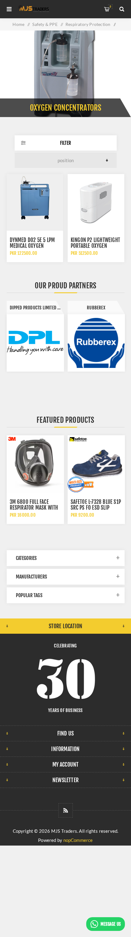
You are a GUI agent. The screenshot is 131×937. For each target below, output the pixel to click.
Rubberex (96, 308)
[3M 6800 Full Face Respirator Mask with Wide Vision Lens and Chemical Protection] (35, 464)
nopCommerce (78, 840)
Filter (65, 143)
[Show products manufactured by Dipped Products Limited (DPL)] (35, 343)
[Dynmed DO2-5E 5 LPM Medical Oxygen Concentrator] (35, 202)
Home (18, 24)
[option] (35, 336)
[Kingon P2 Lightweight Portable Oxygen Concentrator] (96, 202)
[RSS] (65, 810)
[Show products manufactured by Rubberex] (96, 343)
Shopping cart (110, 6)
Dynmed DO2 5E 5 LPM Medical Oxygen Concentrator (32, 246)
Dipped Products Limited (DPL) (37, 308)
